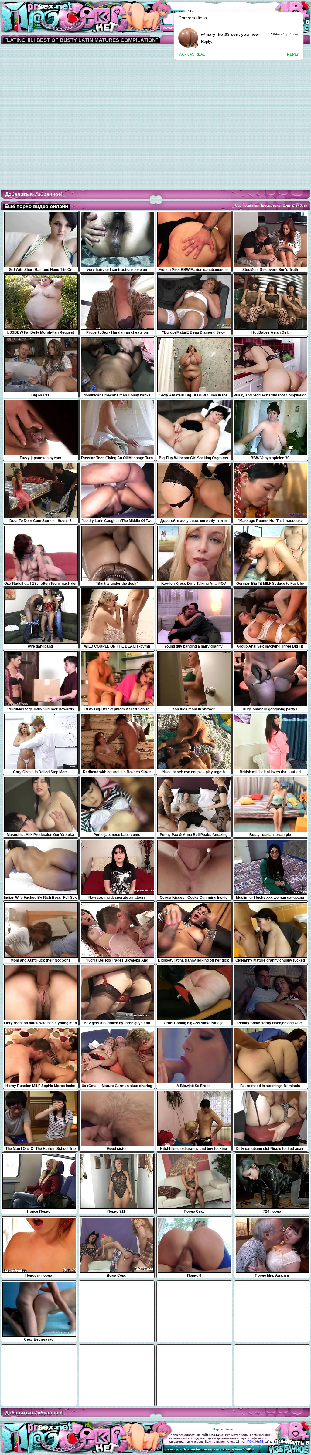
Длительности (295, 205)
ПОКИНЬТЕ (255, 1441)
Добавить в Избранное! (34, 194)
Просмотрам (270, 205)
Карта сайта (223, 1429)
